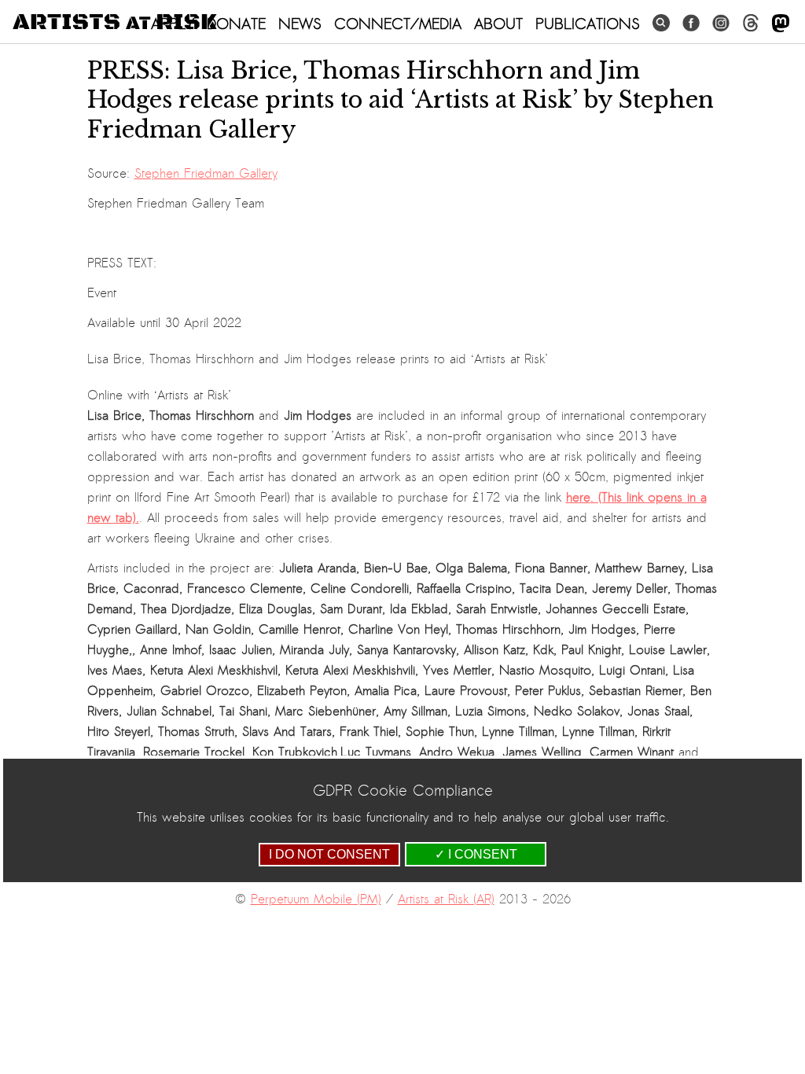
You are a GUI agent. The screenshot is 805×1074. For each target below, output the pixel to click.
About (498, 24)
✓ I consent (476, 854)
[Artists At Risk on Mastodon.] (780, 24)
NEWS (300, 24)
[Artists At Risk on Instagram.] (721, 23)
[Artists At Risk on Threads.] (751, 23)
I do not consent (329, 854)
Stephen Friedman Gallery (206, 173)
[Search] (661, 23)
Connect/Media (397, 24)
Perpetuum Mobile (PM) (316, 899)
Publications (587, 24)
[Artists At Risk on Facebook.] (691, 23)
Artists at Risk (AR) (446, 899)
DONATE (236, 24)
